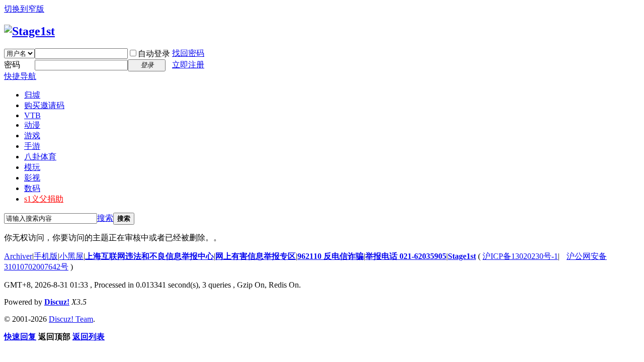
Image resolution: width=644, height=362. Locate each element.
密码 (12, 64)
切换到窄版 (24, 9)
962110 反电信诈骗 (330, 256)
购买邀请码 (44, 105)
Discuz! (56, 302)
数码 (32, 188)
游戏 (32, 135)
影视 (32, 177)
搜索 (105, 218)
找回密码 (188, 53)
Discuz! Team (71, 319)
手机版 (46, 256)
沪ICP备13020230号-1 (520, 256)
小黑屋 (71, 256)
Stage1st (462, 256)
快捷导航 (20, 76)
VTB (32, 115)
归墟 (32, 94)
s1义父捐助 (43, 199)
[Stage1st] (29, 31)
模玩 (32, 167)
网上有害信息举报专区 (255, 256)
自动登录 (154, 53)
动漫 (32, 125)
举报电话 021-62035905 (405, 256)
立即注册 (188, 64)
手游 (32, 146)
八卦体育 (40, 156)
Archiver (18, 256)
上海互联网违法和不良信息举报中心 (149, 256)
